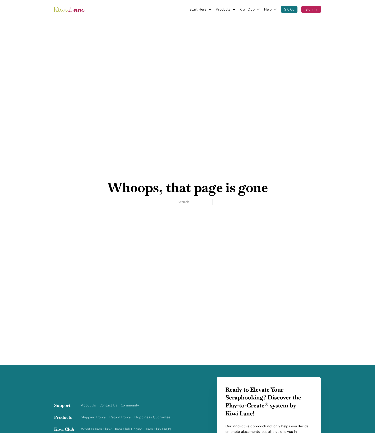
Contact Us (108, 405)
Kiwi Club (247, 9)
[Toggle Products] (234, 9)
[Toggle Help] (275, 9)
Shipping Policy (93, 417)
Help (268, 9)
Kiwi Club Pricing (128, 429)
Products (223, 9)
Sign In (311, 9)
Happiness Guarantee (152, 417)
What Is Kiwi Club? (96, 429)
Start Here (197, 9)
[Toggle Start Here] (210, 9)
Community (130, 405)
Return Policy (120, 417)
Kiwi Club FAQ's (158, 429)
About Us (88, 405)
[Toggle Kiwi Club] (258, 9)
